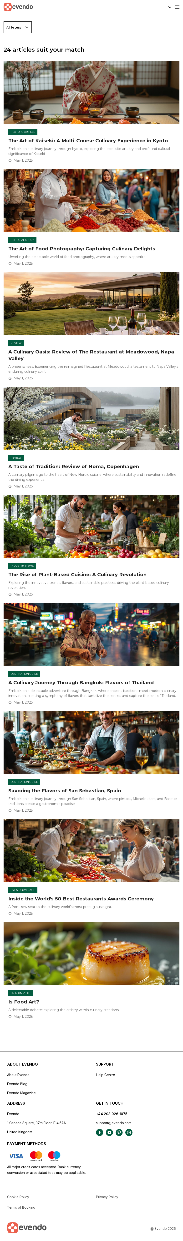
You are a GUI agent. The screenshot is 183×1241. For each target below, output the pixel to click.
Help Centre (105, 1075)
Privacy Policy (107, 1197)
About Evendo (18, 1075)
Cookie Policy (18, 1197)
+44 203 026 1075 (111, 1114)
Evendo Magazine (21, 1093)
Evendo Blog (17, 1084)
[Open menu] (177, 7)
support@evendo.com (113, 1123)
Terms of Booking (21, 1207)
